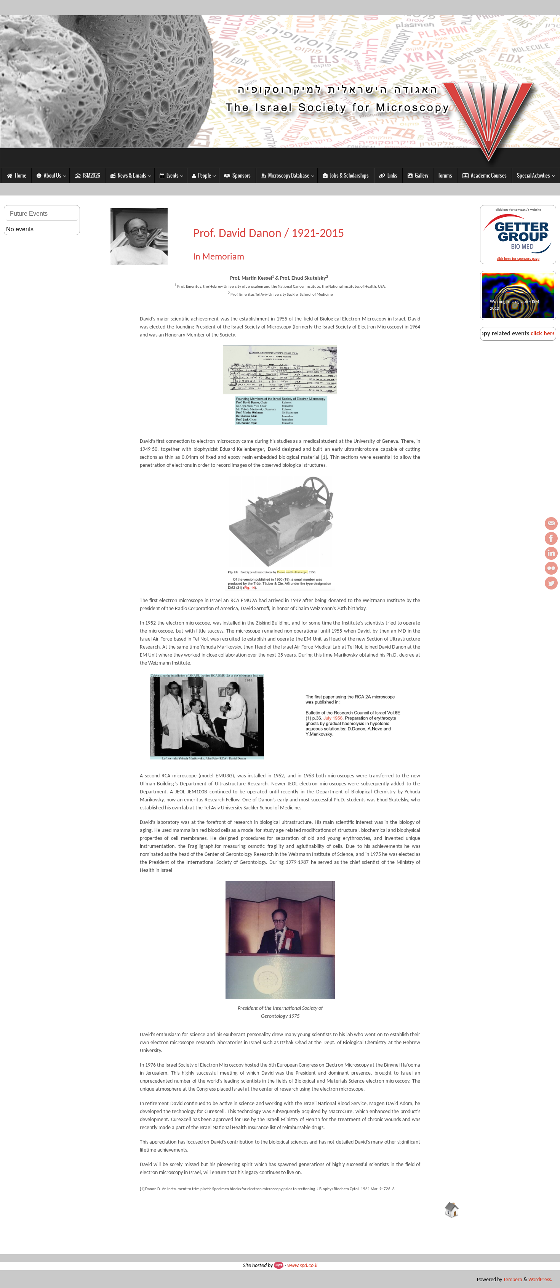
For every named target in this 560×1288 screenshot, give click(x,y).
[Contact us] (551, 523)
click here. (506, 334)
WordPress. (540, 1280)
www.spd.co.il (302, 1266)
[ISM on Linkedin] (551, 553)
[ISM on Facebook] (551, 538)
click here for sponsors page (518, 259)
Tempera (512, 1280)
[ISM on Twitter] (551, 583)
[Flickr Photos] (551, 568)
